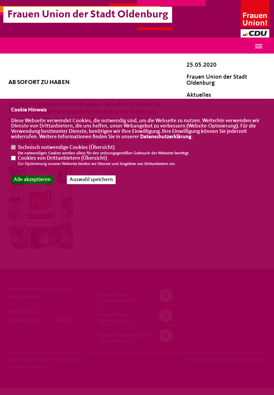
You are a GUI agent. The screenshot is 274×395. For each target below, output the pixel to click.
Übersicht (102, 147)
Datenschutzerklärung (165, 137)
